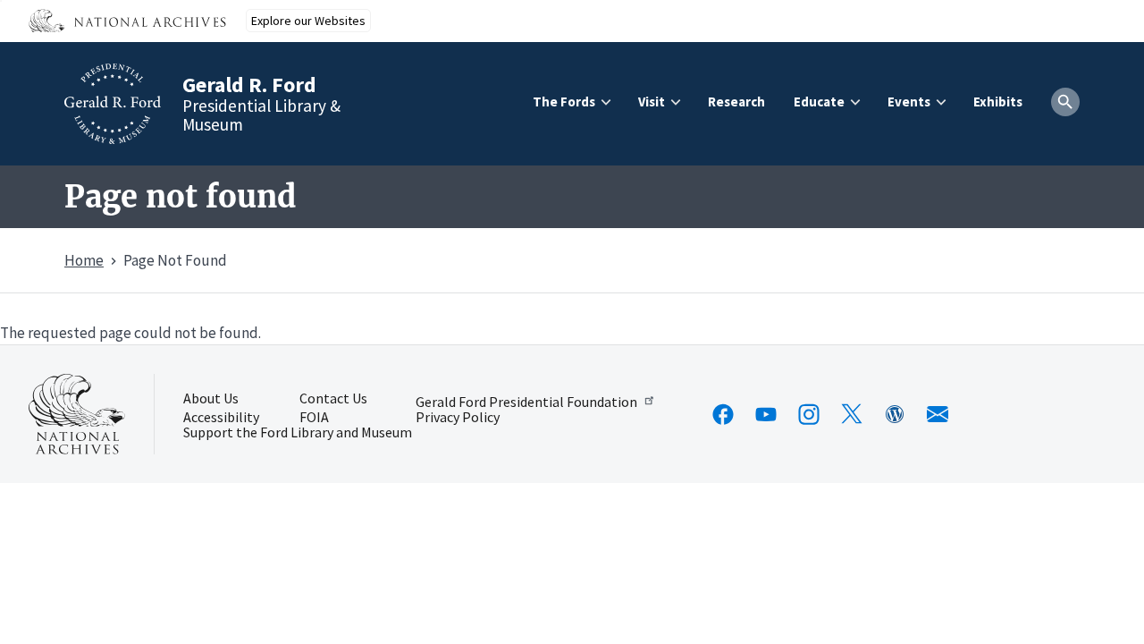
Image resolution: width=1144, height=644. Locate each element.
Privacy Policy (458, 418)
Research (736, 101)
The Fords (564, 101)
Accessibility (221, 418)
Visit (651, 101)
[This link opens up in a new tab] (77, 414)
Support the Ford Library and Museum (297, 433)
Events (908, 101)
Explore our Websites (308, 21)
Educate (819, 101)
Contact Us (333, 399)
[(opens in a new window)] (723, 414)
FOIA (314, 418)
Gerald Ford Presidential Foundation (526, 401)
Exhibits (997, 101)
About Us (211, 399)
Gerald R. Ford (249, 84)
